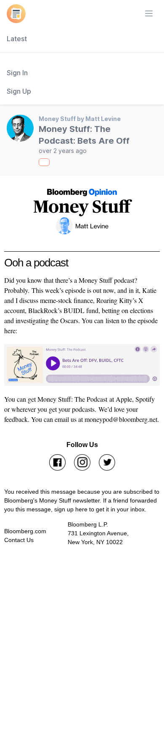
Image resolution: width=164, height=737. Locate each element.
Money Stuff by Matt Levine (80, 118)
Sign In (17, 72)
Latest (17, 38)
